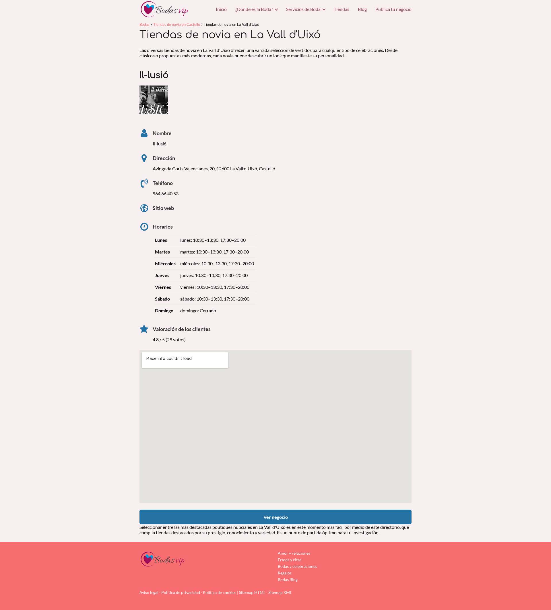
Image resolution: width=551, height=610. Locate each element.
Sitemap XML (280, 592)
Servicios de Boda (303, 9)
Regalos (285, 572)
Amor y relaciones (294, 553)
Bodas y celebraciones (297, 566)
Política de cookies (219, 592)
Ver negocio (275, 517)
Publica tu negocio (393, 9)
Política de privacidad (180, 592)
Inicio (221, 9)
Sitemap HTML (252, 592)
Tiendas (341, 9)
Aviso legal (148, 592)
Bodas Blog (288, 579)
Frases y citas (289, 559)
